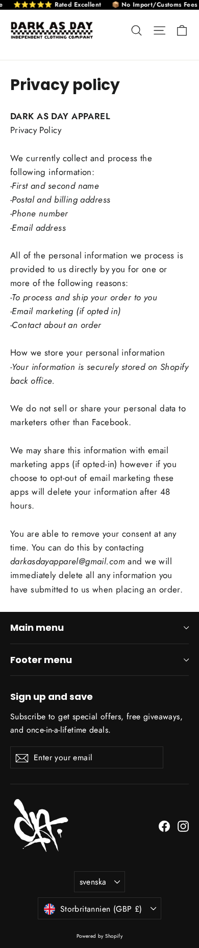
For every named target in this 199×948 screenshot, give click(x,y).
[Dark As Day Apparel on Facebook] (164, 825)
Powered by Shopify (100, 936)
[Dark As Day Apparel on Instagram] (183, 825)
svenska (93, 882)
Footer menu (41, 659)
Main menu (37, 627)
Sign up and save (51, 696)
